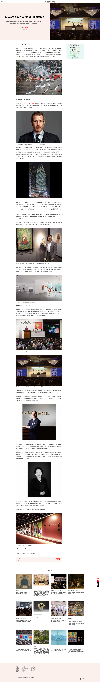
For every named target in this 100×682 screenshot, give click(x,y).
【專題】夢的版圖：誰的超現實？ (73, 621)
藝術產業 (25, 14)
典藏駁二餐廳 (33, 669)
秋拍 (28, 553)
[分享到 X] (25, 44)
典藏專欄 (17, 667)
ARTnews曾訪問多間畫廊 (28, 103)
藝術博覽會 (52, 618)
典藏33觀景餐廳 (33, 668)
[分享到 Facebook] (17, 44)
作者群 (17, 671)
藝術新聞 (17, 590)
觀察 (41, 613)
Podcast (23, 670)
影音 (23, 669)
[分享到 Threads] (23, 44)
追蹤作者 (26, 27)
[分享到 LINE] (20, 44)
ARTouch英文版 (25, 668)
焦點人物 (17, 670)
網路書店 (32, 666)
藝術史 (69, 590)
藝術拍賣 (52, 590)
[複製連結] (28, 44)
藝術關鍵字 (76, 590)
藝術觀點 (72, 590)
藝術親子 (23, 667)
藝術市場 (33, 553)
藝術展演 (56, 647)
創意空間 (32, 670)
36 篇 (19, 560)
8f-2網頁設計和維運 (19, 679)
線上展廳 (23, 671)
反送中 (24, 553)
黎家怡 (22, 27)
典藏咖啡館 (33, 667)
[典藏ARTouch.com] (50, 1)
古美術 (23, 666)
